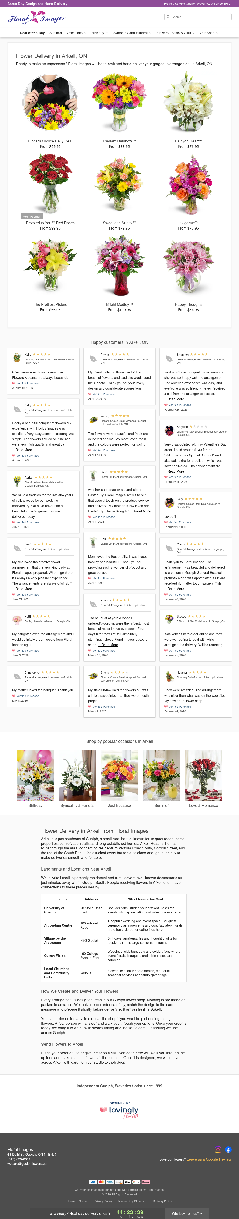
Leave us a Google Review (209, 1159)
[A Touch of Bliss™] (169, 619)
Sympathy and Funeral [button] (131, 32)
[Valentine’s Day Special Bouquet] (169, 430)
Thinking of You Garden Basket (42, 359)
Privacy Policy (103, 1201)
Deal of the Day (32, 32)
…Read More (22, 449)
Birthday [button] (98, 32)
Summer (55, 32)
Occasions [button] (75, 32)
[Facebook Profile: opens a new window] (228, 1149)
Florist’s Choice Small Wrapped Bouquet (123, 421)
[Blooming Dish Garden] (169, 676)
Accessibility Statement (132, 1201)
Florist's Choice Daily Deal (191, 503)
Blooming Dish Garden (189, 677)
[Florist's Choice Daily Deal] (169, 502)
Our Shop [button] (207, 32)
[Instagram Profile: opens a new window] (218, 1149)
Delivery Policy (162, 1201)
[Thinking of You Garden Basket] (17, 357)
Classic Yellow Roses (37, 482)
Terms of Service (77, 1201)
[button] (226, 1199)
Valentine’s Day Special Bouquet (195, 431)
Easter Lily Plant (110, 477)
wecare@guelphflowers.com (28, 1163)
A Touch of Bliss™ (187, 621)
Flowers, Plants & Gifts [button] (174, 32)
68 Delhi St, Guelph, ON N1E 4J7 (31, 1154)
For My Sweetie (33, 621)
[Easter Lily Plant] (93, 476)
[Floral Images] (41, 17)
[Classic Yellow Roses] (17, 481)
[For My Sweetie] (17, 620)
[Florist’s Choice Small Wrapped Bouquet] (93, 420)
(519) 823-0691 (19, 1159)
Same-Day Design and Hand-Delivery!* (38, 3)
